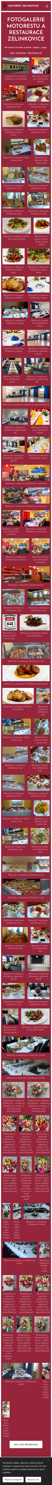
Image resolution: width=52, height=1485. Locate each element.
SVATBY (44, 47)
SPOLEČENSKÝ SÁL (34, 53)
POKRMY (36, 47)
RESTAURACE (21, 53)
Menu (47, 6)
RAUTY (12, 53)
